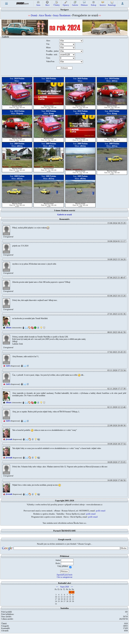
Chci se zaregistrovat (64, 577)
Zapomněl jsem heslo (64, 575)
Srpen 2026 (64, 587)
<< (57, 587)
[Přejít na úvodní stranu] (22, 3)
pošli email (100, 510)
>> (72, 587)
